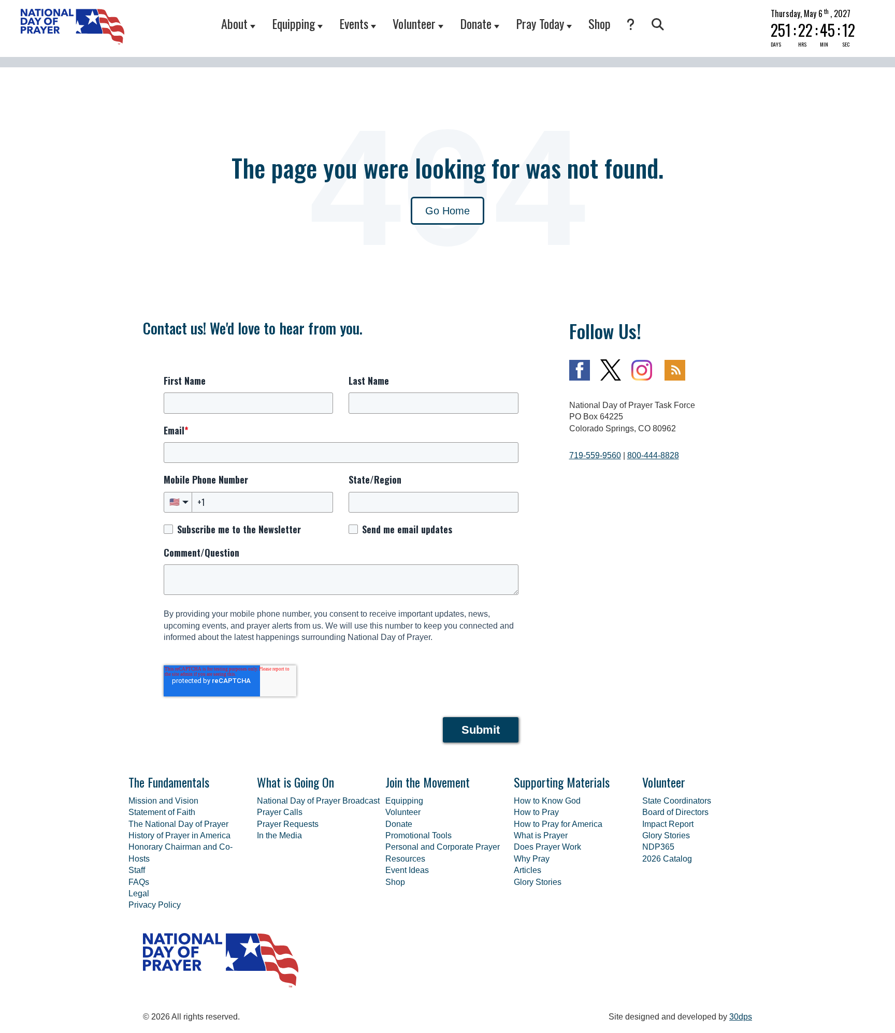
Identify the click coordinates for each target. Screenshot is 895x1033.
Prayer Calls (279, 812)
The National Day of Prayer (178, 824)
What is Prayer (541, 835)
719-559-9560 (595, 455)
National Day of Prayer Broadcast (318, 800)
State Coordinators (676, 800)
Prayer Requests (288, 824)
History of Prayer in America (179, 835)
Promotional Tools (418, 835)
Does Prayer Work (547, 846)
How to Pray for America (558, 824)
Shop (599, 23)
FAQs (138, 882)
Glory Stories (537, 882)
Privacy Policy (154, 904)
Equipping (293, 23)
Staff (136, 870)
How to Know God (547, 800)
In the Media (279, 835)
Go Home (447, 210)
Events (353, 23)
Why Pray (532, 858)
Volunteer (414, 23)
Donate (476, 23)
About (234, 23)
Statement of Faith (161, 812)
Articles (527, 870)
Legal (138, 893)
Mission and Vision (163, 800)
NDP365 (658, 846)
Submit (480, 729)
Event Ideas (407, 870)
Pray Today (540, 23)
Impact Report (668, 824)
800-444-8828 (653, 455)
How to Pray (536, 812)
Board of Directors (675, 812)
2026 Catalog (667, 858)
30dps (740, 1016)
